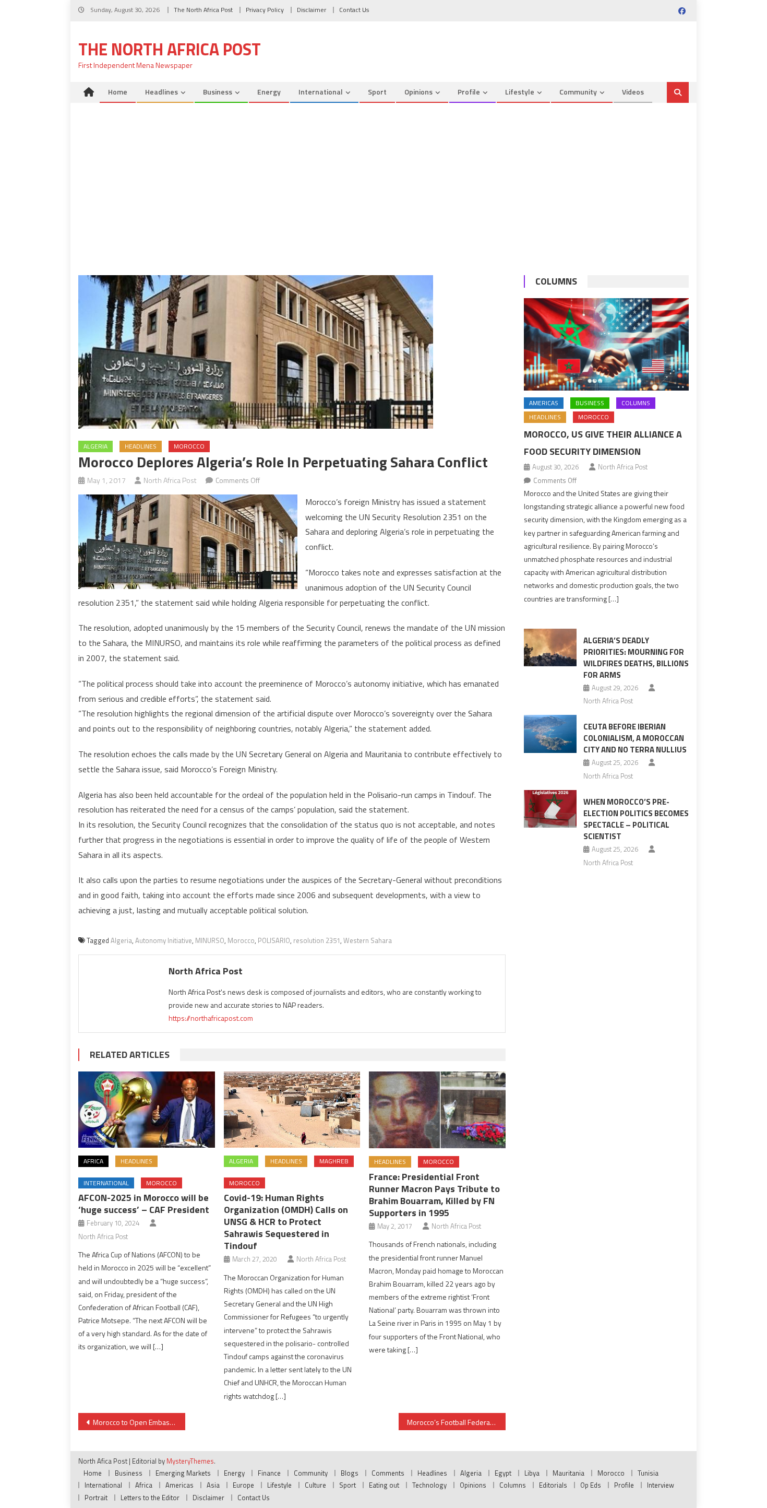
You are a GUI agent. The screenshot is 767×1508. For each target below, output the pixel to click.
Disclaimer (311, 10)
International (320, 91)
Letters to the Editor (150, 1497)
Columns (556, 281)
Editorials (553, 1485)
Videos (633, 91)
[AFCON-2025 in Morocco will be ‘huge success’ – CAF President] (146, 1109)
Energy (269, 91)
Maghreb (334, 1161)
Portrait (96, 1497)
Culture (315, 1485)
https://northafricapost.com (211, 1017)
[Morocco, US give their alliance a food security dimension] (606, 344)
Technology (429, 1485)
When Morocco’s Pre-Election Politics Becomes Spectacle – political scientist (636, 819)
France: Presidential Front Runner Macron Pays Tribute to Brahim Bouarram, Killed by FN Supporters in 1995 (434, 1195)
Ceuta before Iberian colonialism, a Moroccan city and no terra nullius (635, 738)
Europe (243, 1485)
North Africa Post (170, 480)
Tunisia (648, 1473)
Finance (269, 1473)
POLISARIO (274, 940)
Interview (660, 1485)
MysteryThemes (190, 1461)
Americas (543, 403)
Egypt (503, 1473)
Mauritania (568, 1473)
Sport (377, 91)
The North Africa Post (203, 10)
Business (217, 91)
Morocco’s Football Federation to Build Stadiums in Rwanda (456, 1422)
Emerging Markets (183, 1473)
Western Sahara (367, 940)
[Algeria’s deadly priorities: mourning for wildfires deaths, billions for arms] (550, 647)
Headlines (161, 91)
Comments (387, 1473)
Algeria (95, 446)
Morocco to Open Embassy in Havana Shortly (139, 1422)
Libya (532, 1473)
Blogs (349, 1473)
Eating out (384, 1485)
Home (117, 91)
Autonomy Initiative (163, 940)
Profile (469, 91)
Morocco (189, 446)
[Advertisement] (383, 181)
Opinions (418, 91)
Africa (93, 1161)
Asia (213, 1485)
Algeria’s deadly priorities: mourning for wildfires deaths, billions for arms (636, 657)
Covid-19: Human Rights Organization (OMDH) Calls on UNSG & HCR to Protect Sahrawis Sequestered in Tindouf (286, 1222)
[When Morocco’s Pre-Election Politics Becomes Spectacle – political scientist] (550, 809)
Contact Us (354, 10)
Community (578, 91)
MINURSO (209, 940)
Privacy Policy (265, 10)
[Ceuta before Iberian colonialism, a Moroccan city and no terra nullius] (550, 733)
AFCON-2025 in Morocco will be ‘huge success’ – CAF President (143, 1204)
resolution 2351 (316, 940)
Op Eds (590, 1485)
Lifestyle (519, 91)
